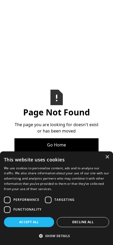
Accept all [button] (29, 222)
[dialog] (56, 198)
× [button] (107, 157)
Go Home (56, 145)
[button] (56, 236)
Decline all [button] (83, 222)
